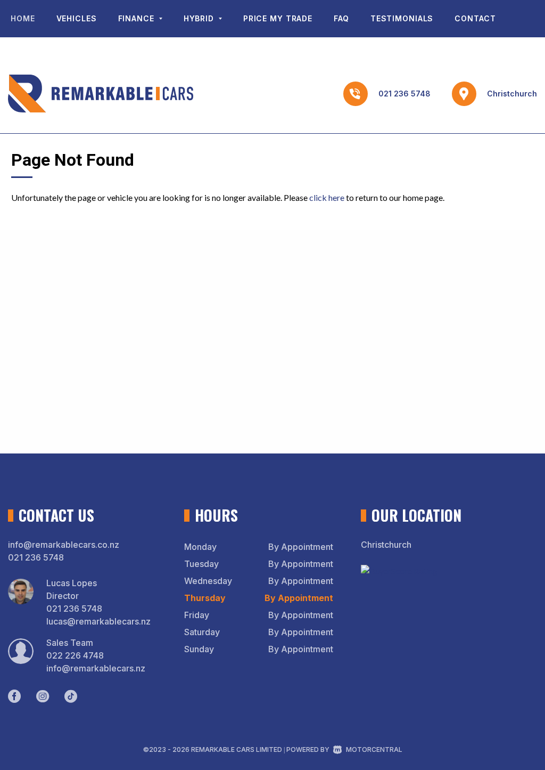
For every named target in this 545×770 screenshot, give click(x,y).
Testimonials (402, 18)
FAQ (341, 18)
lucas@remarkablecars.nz (98, 621)
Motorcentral (374, 749)
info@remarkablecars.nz (95, 668)
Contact (475, 18)
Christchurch (512, 93)
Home (23, 18)
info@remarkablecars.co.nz (63, 544)
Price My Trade (277, 18)
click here (326, 197)
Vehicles (76, 18)
